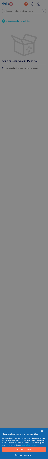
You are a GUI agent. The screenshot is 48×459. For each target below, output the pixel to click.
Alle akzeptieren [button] (24, 449)
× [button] (45, 431)
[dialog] (24, 229)
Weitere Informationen (29, 445)
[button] (24, 455)
